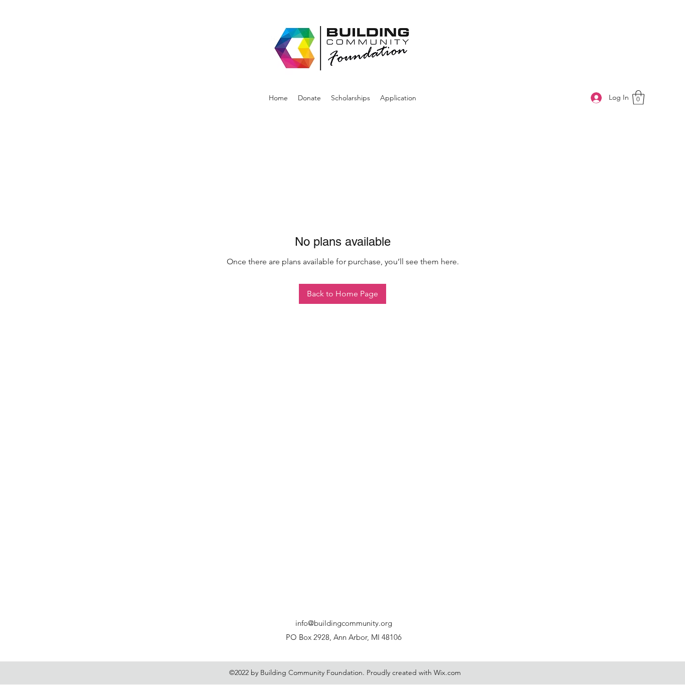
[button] (638, 97)
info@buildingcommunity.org (343, 623)
